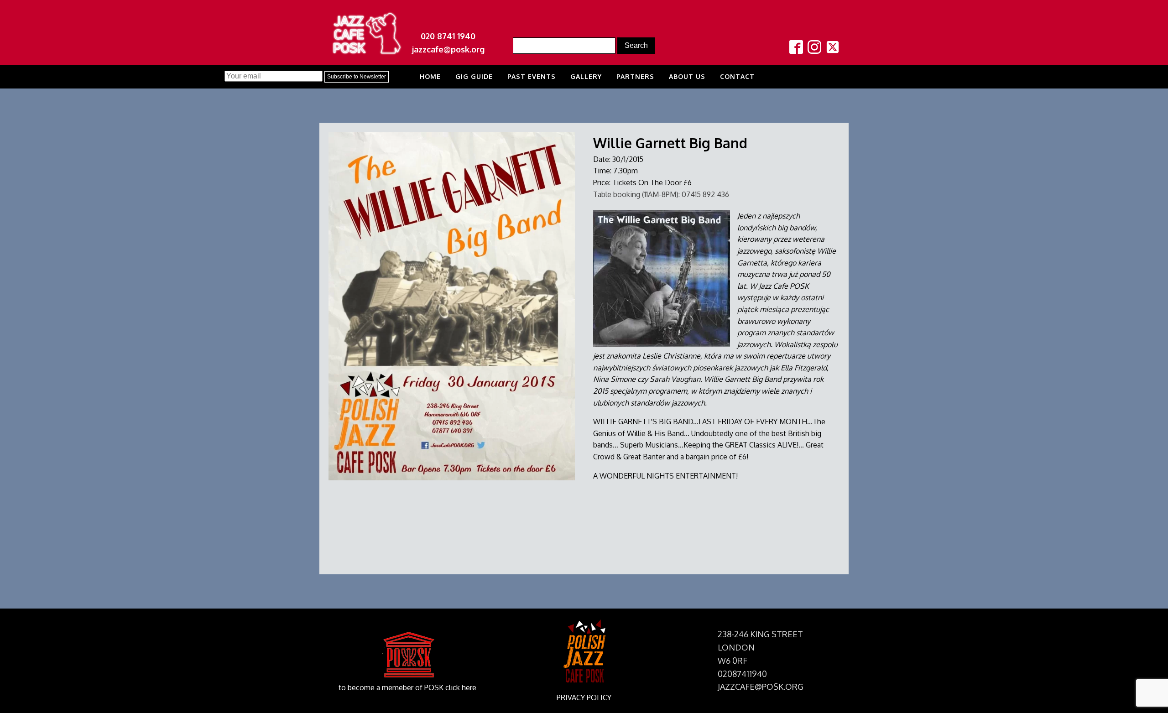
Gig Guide (474, 76)
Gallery (586, 76)
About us (687, 76)
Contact (737, 76)
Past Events (531, 76)
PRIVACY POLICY (584, 697)
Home (430, 76)
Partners (635, 76)
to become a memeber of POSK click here (407, 687)
